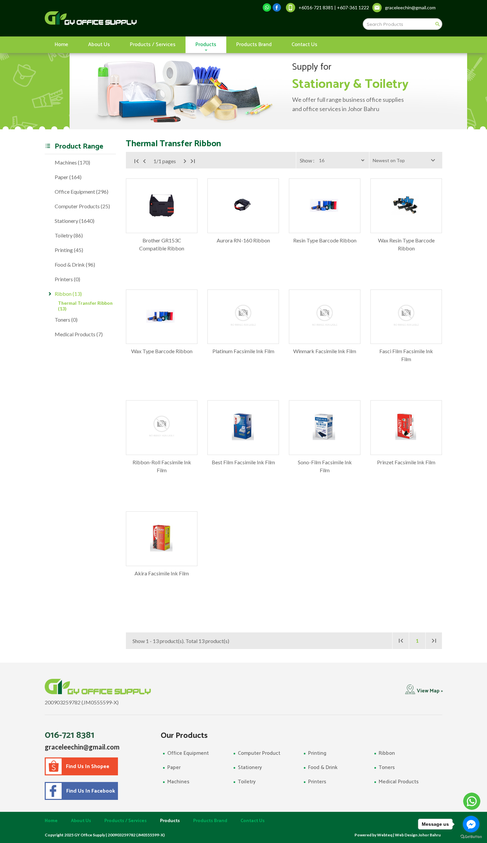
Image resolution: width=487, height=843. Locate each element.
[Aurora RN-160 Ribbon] (243, 206)
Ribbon (387, 753)
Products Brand (254, 44)
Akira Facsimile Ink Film (162, 573)
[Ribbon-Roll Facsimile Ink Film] (161, 428)
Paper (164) (68, 177)
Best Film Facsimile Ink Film (243, 462)
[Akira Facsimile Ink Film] (161, 539)
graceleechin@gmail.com (82, 747)
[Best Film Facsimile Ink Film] (243, 428)
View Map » (430, 690)
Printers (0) (67, 279)
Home (61, 44)
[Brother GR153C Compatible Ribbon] (161, 206)
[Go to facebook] (471, 824)
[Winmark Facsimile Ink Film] (324, 317)
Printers (317, 781)
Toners (387, 767)
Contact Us (304, 44)
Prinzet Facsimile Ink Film (406, 462)
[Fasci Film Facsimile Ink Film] (406, 317)
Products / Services (153, 44)
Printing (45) (69, 250)
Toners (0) (66, 319)
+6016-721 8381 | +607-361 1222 (333, 7)
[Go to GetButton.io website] (471, 836)
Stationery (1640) (74, 221)
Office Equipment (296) (81, 191)
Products (205, 44)
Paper (174, 767)
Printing (317, 753)
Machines (178, 781)
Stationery (250, 767)
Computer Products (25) (82, 206)
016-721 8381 (69, 735)
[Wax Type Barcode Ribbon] (161, 317)
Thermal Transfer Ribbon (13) (85, 305)
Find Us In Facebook (89, 791)
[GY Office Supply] (126, 18)
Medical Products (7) (79, 334)
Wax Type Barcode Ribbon (161, 351)
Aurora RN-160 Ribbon (243, 240)
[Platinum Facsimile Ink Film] (243, 317)
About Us (99, 44)
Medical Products (399, 781)
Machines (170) (72, 162)
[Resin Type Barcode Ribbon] (324, 206)
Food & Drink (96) (75, 264)
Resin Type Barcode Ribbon (324, 240)
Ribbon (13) (68, 294)
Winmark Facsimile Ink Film (324, 351)
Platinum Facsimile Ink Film (243, 351)
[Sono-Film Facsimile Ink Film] (324, 428)
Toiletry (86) (69, 235)
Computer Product (259, 753)
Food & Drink (323, 767)
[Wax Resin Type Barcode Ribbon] (406, 206)
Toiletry (247, 781)
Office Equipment (188, 753)
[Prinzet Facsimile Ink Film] (406, 428)
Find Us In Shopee (87, 766)
